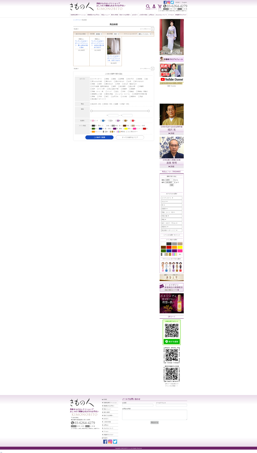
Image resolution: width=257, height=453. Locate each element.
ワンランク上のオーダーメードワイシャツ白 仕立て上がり (113, 58)
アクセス (171, 15)
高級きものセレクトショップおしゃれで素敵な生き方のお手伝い (84, 410)
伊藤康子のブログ (180, 15)
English (184, 2)
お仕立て (135, 15)
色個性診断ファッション (78, 15)
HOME (177, 2)
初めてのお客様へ (125, 15)
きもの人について (161, 15)
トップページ (77, 20)
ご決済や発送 (143, 15)
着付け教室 (114, 15)
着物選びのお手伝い (93, 15)
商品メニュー (105, 15)
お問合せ (151, 15)
